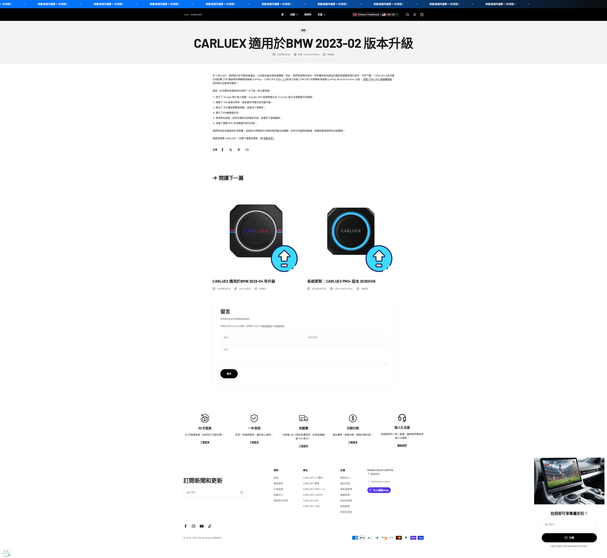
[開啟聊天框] (6, 552)
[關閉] (597, 464)
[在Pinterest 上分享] (239, 150)
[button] (375, 14)
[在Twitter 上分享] (230, 150)
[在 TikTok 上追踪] (210, 526)
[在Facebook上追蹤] (185, 526)
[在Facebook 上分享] (222, 150)
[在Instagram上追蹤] (193, 526)
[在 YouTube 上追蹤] (201, 526)
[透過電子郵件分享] (247, 150)
